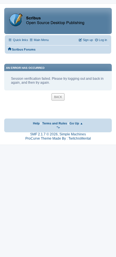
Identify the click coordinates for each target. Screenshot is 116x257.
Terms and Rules (54, 123)
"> (58, 127)
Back (58, 97)
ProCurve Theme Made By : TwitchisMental (58, 138)
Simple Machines (72, 134)
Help (36, 123)
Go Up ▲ (76, 123)
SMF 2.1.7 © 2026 (44, 134)
